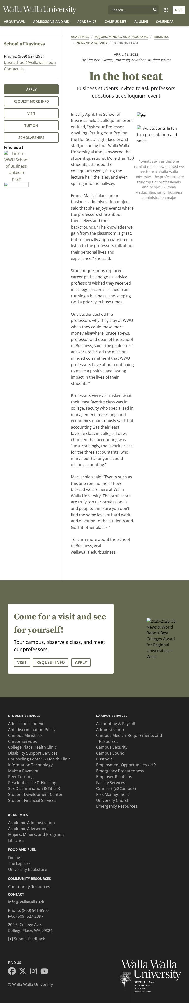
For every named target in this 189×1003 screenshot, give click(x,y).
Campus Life (115, 21)
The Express (19, 863)
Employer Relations (114, 776)
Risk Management (112, 794)
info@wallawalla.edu (27, 902)
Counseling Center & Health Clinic (39, 759)
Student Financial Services (32, 800)
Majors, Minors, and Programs (121, 36)
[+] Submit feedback (26, 939)
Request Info (50, 662)
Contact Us (14, 69)
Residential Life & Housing (32, 782)
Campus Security (111, 747)
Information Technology (30, 765)
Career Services (22, 741)
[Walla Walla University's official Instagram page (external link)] (35, 971)
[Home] (39, 10)
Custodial (105, 759)
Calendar (165, 21)
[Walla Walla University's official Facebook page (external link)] (13, 971)
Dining (14, 857)
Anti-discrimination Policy (31, 729)
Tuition (31, 125)
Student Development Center (35, 794)
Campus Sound (110, 753)
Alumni (141, 21)
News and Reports (91, 42)
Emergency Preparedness (120, 771)
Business (161, 36)
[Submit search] (155, 9)
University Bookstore (27, 869)
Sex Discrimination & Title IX (34, 788)
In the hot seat (125, 42)
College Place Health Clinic (32, 747)
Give (179, 10)
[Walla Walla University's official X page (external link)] (24, 971)
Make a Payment (23, 771)
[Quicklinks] (166, 10)
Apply (31, 89)
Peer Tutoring (21, 776)
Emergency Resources (116, 806)
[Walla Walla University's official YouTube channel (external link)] (45, 971)
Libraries (16, 840)
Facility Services (110, 782)
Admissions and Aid (51, 21)
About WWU (14, 21)
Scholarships (31, 137)
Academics (87, 21)
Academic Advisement (28, 828)
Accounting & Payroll (115, 723)
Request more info (31, 101)
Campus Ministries (25, 735)
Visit (31, 113)
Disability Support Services (33, 753)
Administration (110, 729)
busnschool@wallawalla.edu (30, 62)
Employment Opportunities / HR (126, 765)
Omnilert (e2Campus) (116, 788)
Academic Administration (31, 822)
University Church (112, 800)
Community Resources (29, 886)
